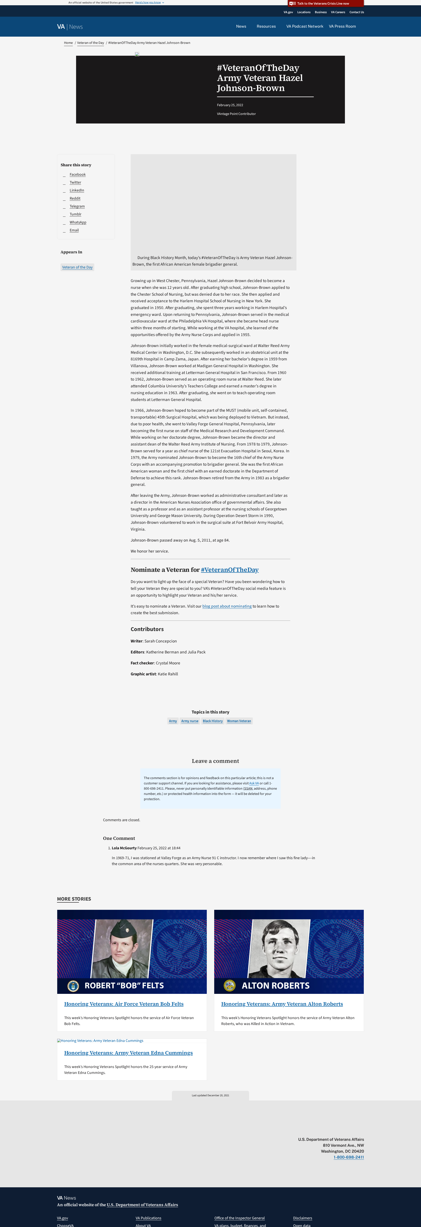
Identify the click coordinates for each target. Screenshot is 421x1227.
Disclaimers (302, 1218)
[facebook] (336, 1130)
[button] (362, 27)
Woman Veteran (239, 721)
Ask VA (254, 783)
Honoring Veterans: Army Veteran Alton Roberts (282, 1003)
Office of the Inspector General (239, 1218)
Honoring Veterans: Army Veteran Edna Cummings (128, 1052)
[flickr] (362, 1130)
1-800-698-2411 (349, 1157)
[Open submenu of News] (248, 26)
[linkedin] (353, 1130)
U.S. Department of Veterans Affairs (142, 1204)
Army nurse (189, 721)
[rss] (328, 1130)
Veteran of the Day (77, 267)
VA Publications (148, 1218)
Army (173, 721)
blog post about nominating (227, 606)
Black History (213, 721)
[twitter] (319, 1130)
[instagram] (345, 1130)
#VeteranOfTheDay (230, 569)
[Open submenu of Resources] (278, 26)
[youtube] (311, 1130)
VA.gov (62, 1218)
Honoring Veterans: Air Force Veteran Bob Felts (124, 1003)
